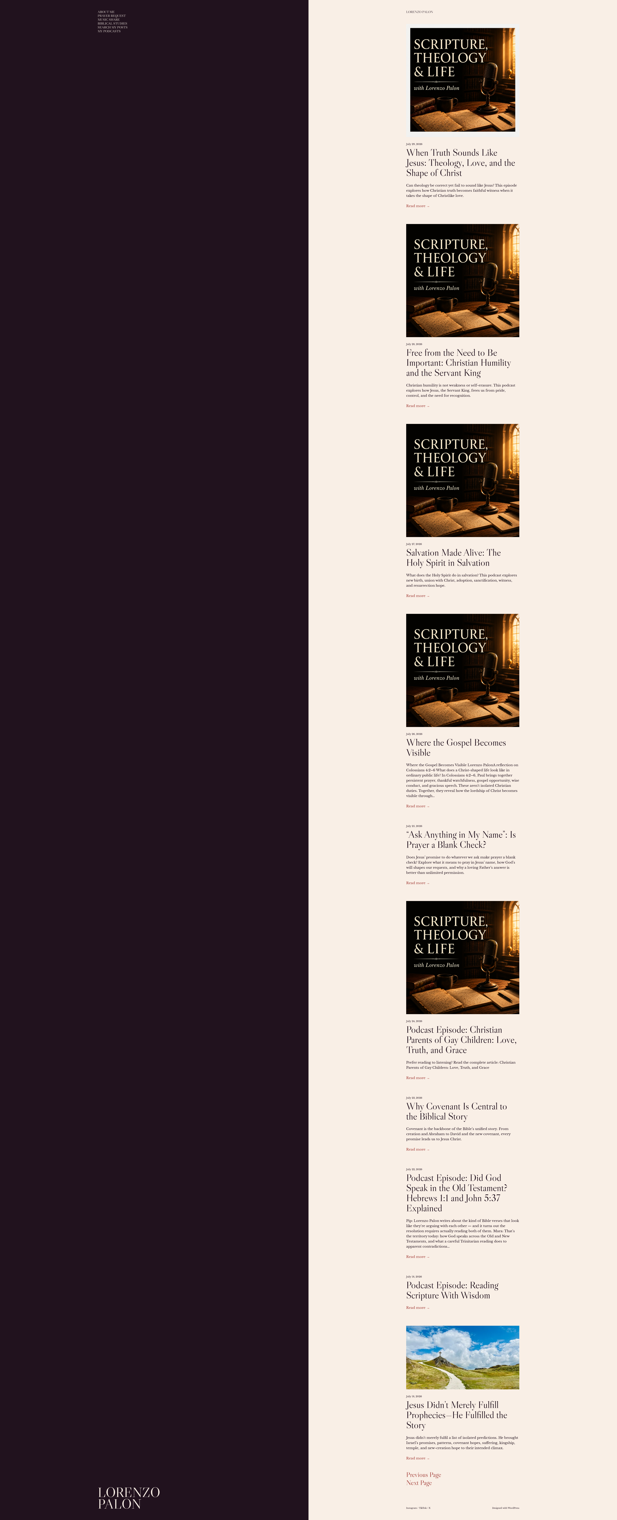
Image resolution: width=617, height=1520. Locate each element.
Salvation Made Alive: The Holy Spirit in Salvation (453, 557)
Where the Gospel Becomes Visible (456, 747)
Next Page (419, 1482)
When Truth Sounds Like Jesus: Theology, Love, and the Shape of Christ (460, 162)
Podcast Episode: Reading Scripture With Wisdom (452, 1290)
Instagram (411, 1508)
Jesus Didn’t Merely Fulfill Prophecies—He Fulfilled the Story (456, 1415)
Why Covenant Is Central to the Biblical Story (456, 1111)
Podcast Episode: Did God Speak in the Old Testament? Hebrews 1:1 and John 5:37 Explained (456, 1193)
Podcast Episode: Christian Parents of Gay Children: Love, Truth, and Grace (461, 1039)
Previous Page (423, 1474)
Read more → (418, 206)
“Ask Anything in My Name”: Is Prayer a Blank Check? (461, 839)
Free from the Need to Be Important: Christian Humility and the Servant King (458, 362)
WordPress (513, 1508)
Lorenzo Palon (129, 1498)
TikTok (423, 1508)
